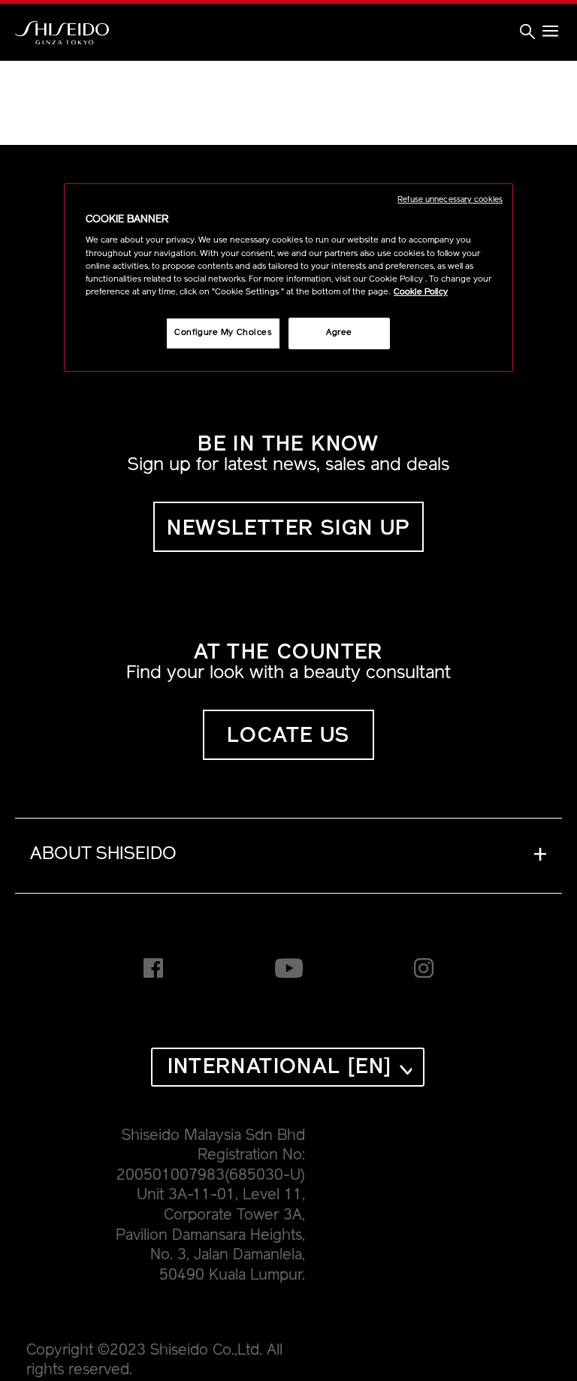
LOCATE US (288, 736)
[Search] (527, 34)
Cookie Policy (421, 292)
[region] (288, 277)
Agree (339, 332)
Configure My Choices (222, 332)
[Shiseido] (62, 33)
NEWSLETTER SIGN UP (288, 529)
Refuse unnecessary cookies (450, 200)
